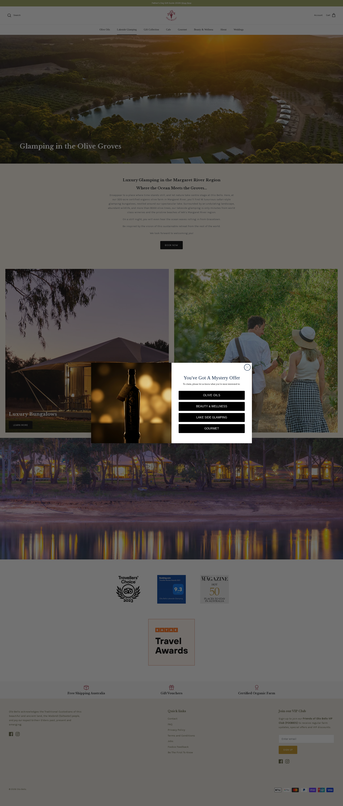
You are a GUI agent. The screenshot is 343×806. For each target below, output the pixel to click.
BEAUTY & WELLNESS (211, 406)
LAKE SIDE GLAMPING (211, 417)
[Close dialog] (247, 367)
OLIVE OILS (211, 395)
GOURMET (211, 428)
